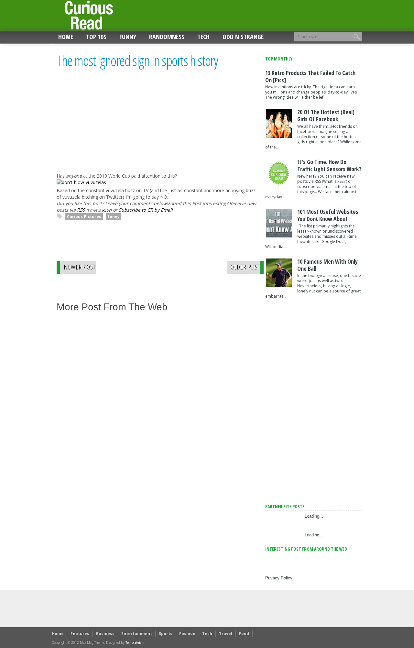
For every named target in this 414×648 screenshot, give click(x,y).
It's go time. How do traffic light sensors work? (329, 165)
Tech (203, 36)
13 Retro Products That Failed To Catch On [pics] (310, 76)
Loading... (314, 516)
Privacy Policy (278, 578)
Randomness (166, 36)
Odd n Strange (243, 36)
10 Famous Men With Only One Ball (327, 265)
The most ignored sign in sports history (137, 60)
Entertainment (136, 633)
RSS (81, 210)
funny (114, 216)
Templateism (134, 642)
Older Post (245, 267)
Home (65, 36)
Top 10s (96, 36)
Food (244, 633)
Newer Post (80, 267)
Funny (127, 36)
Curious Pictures (84, 216)
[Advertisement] (111, 126)
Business (105, 633)
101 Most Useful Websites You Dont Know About (327, 215)
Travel (225, 633)
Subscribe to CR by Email (146, 210)
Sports (165, 633)
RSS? (106, 210)
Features (80, 633)
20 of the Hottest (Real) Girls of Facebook (325, 115)
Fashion (187, 633)
